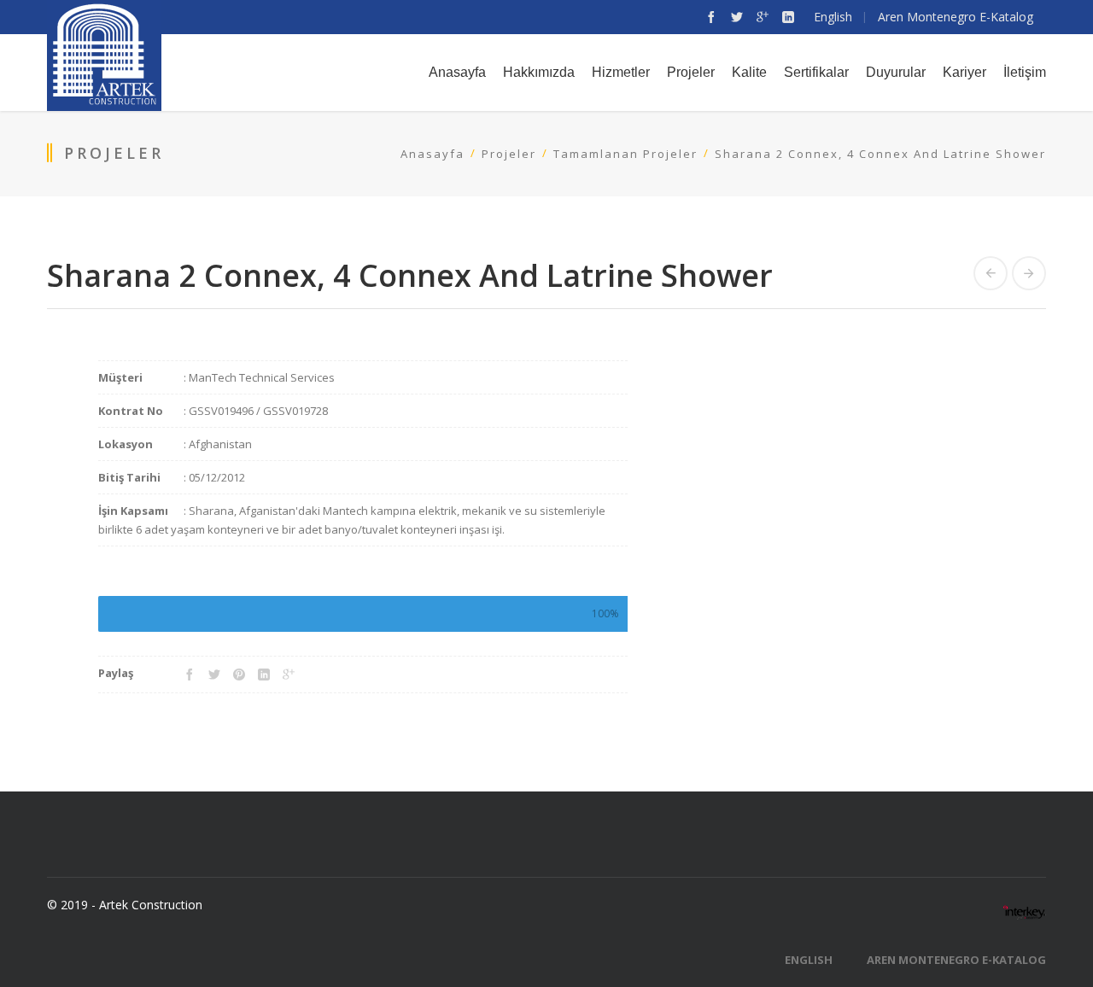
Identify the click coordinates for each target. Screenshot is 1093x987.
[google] (762, 17)
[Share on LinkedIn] (264, 674)
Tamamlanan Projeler (625, 153)
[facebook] (711, 17)
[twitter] (737, 17)
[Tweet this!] (214, 674)
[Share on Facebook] (189, 674)
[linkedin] (788, 17)
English (809, 959)
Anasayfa (432, 153)
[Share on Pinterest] (239, 674)
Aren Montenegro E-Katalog (956, 959)
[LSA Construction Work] (1029, 273)
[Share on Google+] (289, 674)
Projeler (509, 153)
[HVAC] (990, 273)
